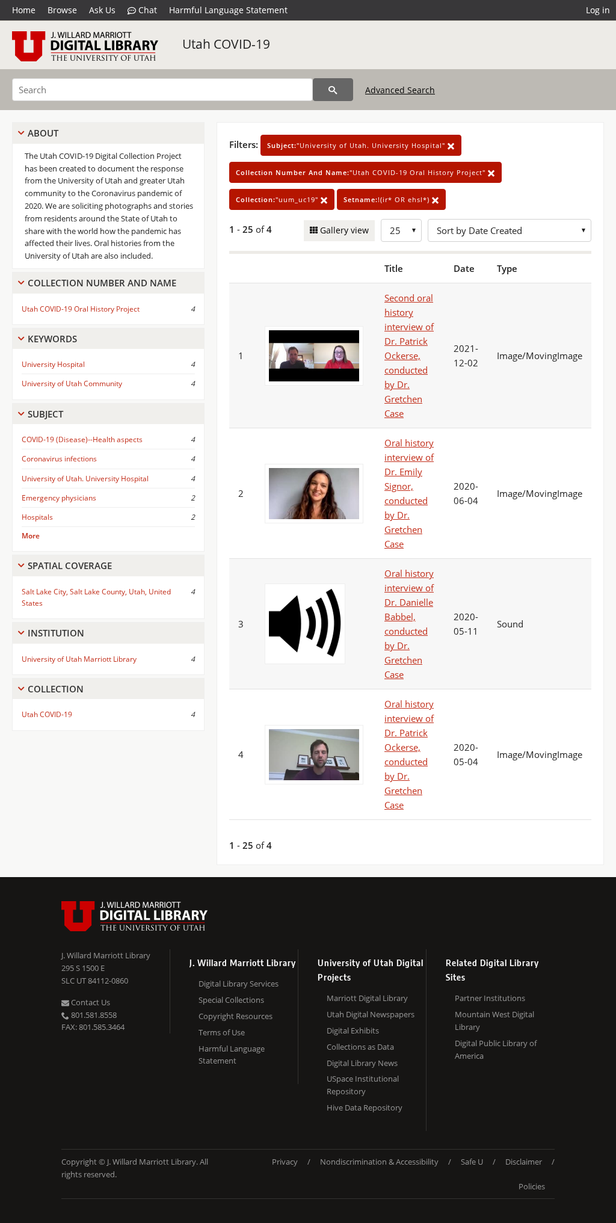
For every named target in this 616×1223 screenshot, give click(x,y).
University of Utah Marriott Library (79, 659)
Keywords (52, 339)
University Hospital (53, 364)
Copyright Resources (236, 1016)
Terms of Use (222, 1032)
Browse (62, 10)
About (43, 133)
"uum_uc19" (278, 199)
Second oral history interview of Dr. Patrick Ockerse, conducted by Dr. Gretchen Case (409, 355)
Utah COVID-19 (226, 43)
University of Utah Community (72, 383)
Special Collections (231, 999)
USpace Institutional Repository (363, 1085)
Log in (598, 10)
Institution (56, 633)
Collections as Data (360, 1046)
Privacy (285, 1161)
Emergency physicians (59, 498)
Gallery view (343, 230)
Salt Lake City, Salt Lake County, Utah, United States (96, 597)
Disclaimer (523, 1161)
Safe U (472, 1161)
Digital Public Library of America (496, 1049)
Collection (56, 689)
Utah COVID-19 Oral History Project (81, 309)
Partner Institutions (490, 998)
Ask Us (102, 10)
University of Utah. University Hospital (85, 478)
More (31, 536)
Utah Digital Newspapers (370, 1014)
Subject (45, 414)
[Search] (333, 89)
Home (23, 10)
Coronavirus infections (59, 459)
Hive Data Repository (364, 1107)
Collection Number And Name (102, 283)
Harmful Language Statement (228, 10)
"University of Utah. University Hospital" (357, 145)
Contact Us (89, 1002)
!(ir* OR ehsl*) (387, 199)
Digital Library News (362, 1063)
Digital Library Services (239, 983)
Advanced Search (400, 90)
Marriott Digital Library (367, 998)
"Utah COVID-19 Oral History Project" (362, 172)
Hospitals (37, 517)
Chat (146, 10)
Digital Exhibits (353, 1030)
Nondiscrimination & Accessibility (379, 1161)
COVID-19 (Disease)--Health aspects (82, 439)
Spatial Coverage (70, 565)
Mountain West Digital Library (494, 1020)
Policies (532, 1186)
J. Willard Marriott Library (105, 955)
